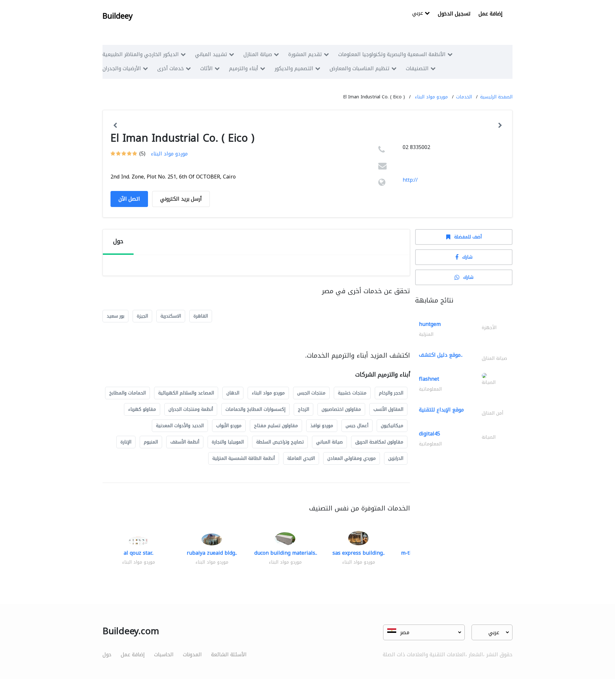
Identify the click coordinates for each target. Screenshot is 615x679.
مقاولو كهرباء (142, 409)
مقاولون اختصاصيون (341, 409)
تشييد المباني (211, 54)
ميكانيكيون (392, 425)
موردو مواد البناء (431, 97)
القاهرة (200, 316)
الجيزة (142, 316)
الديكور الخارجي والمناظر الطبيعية (140, 54)
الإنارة (125, 442)
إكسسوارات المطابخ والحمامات (255, 409)
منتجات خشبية (352, 393)
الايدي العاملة (301, 458)
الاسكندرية (170, 316)
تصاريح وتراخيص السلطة (280, 442)
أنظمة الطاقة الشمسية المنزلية (243, 458)
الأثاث (206, 68)
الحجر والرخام (391, 393)
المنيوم (151, 442)
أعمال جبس (357, 425)
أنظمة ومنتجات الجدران (190, 409)
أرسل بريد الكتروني (181, 199)
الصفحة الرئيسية (496, 97)
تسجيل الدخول (454, 14)
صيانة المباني (329, 442)
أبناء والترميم (243, 68)
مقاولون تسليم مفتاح (276, 425)
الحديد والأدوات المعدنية (180, 425)
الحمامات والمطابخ (127, 393)
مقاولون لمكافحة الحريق (379, 442)
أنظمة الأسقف (184, 442)
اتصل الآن (129, 199)
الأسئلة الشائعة (229, 654)
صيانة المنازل (257, 54)
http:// (410, 180)
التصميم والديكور (294, 68)
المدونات (192, 654)
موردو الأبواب (229, 425)
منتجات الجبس (311, 393)
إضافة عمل (491, 14)
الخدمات (464, 97)
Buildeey (117, 16)
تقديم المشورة (305, 54)
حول (106, 654)
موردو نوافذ (321, 425)
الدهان (232, 393)
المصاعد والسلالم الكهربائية (186, 393)
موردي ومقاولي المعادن (351, 458)
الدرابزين (395, 458)
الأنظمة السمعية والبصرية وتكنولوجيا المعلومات (392, 54)
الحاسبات (164, 654)
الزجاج (303, 409)
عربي (418, 13)
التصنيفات (417, 68)
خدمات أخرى (170, 68)
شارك (467, 257)
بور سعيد (115, 316)
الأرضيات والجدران (121, 68)
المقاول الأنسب (388, 409)
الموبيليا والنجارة (228, 442)
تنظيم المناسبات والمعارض (360, 68)
